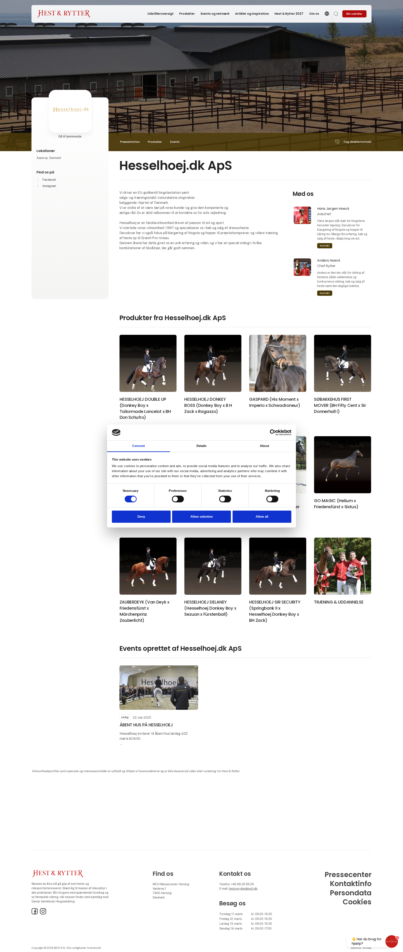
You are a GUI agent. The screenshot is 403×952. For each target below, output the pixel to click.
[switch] (178, 499)
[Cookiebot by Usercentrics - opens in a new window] (273, 432)
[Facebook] (34, 913)
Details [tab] (201, 446)
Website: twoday (361, 947)
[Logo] (64, 14)
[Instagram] (43, 913)
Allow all (262, 516)
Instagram (49, 186)
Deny (141, 516)
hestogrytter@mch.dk (243, 888)
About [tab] (264, 446)
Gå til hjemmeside (70, 136)
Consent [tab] (138, 446)
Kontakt (325, 245)
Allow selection (201, 516)
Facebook (49, 179)
